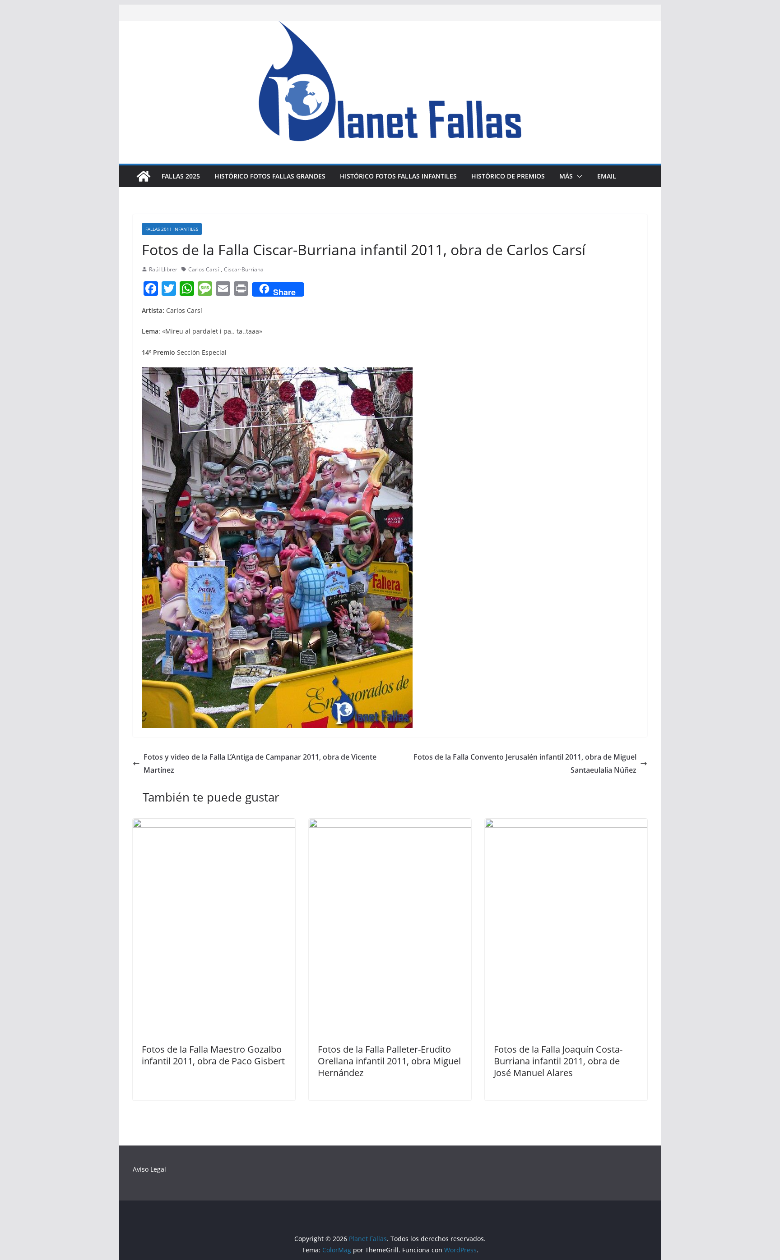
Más (566, 176)
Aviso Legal (149, 1169)
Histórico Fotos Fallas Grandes (269, 176)
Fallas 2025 (181, 176)
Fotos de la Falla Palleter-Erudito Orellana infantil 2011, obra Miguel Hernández (389, 1061)
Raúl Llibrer (163, 269)
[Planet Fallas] (143, 176)
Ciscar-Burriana (244, 269)
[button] (578, 176)
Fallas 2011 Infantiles (171, 229)
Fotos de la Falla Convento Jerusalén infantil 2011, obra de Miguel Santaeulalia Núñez (524, 763)
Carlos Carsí (203, 269)
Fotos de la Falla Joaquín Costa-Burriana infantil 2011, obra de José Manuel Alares (558, 1061)
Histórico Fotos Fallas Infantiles (398, 176)
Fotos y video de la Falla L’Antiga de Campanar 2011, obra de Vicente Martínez (260, 763)
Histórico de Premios (508, 176)
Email (606, 176)
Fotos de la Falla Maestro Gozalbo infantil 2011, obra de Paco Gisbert (213, 1055)
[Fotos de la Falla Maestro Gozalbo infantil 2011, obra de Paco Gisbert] (214, 825)
